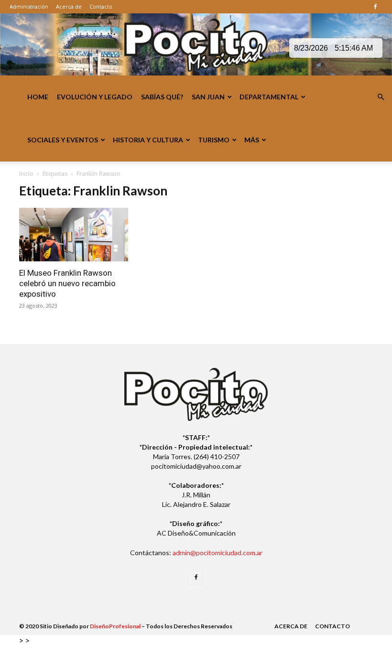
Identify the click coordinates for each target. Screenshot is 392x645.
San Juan (208, 97)
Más (251, 140)
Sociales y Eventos (62, 140)
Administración (29, 6)
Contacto (100, 6)
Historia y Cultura (148, 140)
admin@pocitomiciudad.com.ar (217, 552)
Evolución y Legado (94, 97)
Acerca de (69, 6)
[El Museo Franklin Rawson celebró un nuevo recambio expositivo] (73, 234)
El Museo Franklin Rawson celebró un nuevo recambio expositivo (67, 283)
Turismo (213, 140)
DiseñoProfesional (115, 626)
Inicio (26, 174)
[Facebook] (375, 6)
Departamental (269, 97)
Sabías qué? (162, 97)
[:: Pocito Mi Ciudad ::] (196, 45)
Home (37, 97)
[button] (380, 97)
